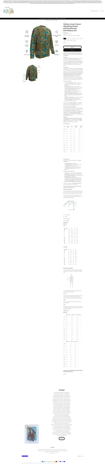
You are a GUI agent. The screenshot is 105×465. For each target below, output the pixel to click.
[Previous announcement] (2, 2)
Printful (61, 438)
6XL (74, 40)
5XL (71, 40)
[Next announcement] (103, 2)
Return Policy (64, 449)
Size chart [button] (65, 312)
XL (78, 38)
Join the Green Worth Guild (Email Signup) (44, 449)
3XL (64, 40)
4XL (68, 40)
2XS (64, 38)
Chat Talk (52, 453)
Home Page (60, 449)
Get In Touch (56, 449)
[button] (2, 11)
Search (52, 449)
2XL (81, 38)
